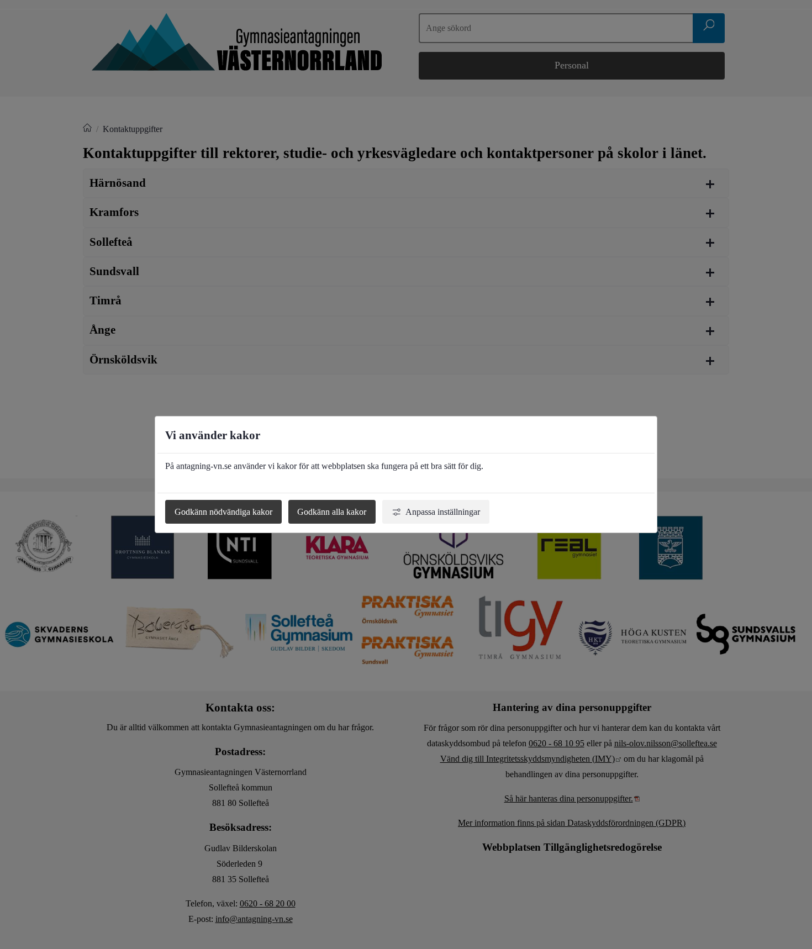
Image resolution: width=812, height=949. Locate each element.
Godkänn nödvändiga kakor (223, 511)
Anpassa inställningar (442, 511)
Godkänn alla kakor (331, 511)
